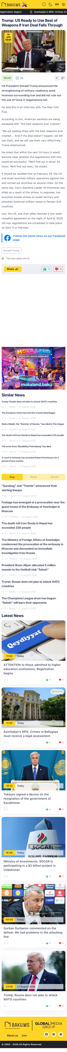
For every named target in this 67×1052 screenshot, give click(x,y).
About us (12, 1035)
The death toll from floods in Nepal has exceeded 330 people (33, 435)
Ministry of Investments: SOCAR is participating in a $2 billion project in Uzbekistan (30, 865)
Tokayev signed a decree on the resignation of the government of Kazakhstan (27, 798)
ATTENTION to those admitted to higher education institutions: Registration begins (32, 669)
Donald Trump (11, 250)
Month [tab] (55, 477)
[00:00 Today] (33, 903)
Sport (13, 496)
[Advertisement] (33, 310)
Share (10, 269)
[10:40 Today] (33, 837)
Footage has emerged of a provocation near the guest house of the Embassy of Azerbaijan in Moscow (33, 507)
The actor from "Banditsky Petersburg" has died (26, 446)
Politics (14, 517)
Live (24, 1035)
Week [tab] (33, 477)
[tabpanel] (33, 547)
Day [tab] (12, 477)
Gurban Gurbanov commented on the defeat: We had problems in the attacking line (33, 932)
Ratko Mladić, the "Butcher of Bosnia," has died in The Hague (33, 424)
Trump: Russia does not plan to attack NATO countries (29, 401)
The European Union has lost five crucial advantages (28, 412)
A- (57, 78)
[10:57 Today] (33, 770)
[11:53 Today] (33, 640)
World (7, 78)
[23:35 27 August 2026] (33, 970)
